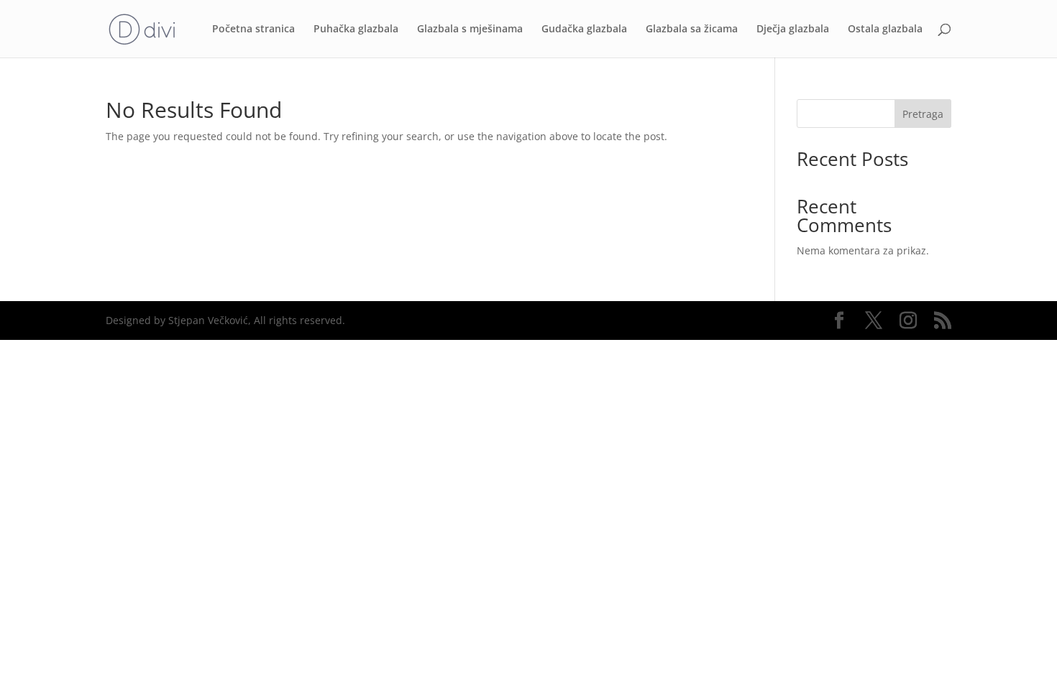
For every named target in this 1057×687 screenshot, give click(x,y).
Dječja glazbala (792, 29)
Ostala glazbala (885, 29)
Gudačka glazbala (584, 29)
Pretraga (922, 114)
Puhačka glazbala (356, 29)
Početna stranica (253, 29)
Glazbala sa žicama (692, 29)
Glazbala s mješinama (470, 29)
